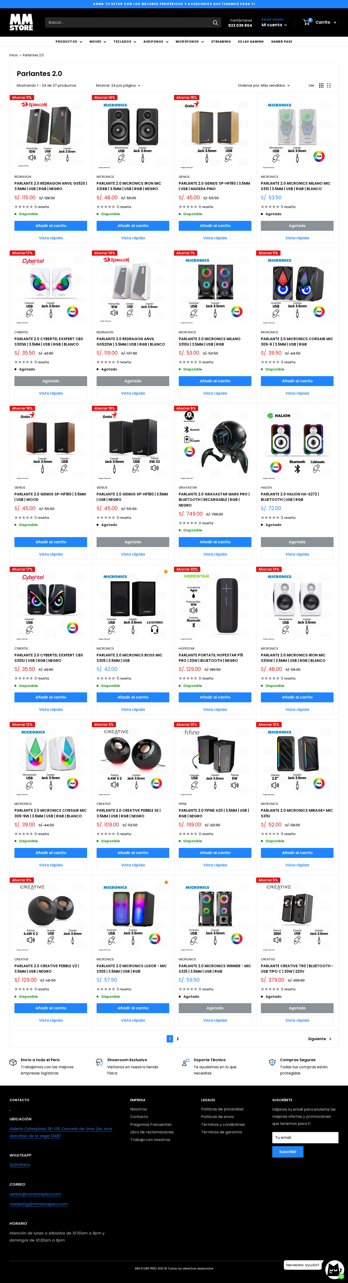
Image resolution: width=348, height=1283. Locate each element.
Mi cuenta (272, 25)
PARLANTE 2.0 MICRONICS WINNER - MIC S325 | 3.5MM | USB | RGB (215, 968)
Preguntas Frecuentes (151, 1124)
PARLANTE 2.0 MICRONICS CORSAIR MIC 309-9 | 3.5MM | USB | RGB (297, 341)
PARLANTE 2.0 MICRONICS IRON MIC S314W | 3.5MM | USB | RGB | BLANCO (293, 658)
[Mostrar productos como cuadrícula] (321, 85)
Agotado (297, 225)
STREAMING (221, 42)
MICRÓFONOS (187, 42)
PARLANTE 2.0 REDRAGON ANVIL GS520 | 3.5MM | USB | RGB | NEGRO (50, 186)
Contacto (139, 1116)
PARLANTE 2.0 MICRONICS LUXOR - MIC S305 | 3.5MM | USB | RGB (132, 968)
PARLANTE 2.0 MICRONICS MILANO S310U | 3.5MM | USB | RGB (210, 341)
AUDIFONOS (153, 42)
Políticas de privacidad (222, 1109)
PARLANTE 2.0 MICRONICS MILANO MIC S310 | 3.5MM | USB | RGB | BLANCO (295, 186)
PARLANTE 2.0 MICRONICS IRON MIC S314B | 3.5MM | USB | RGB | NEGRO (129, 186)
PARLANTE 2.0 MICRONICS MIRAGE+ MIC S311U (297, 813)
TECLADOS (122, 42)
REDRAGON (22, 176)
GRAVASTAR (188, 487)
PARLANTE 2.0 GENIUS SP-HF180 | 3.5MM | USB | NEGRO (132, 497)
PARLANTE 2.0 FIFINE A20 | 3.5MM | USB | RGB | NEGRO (214, 813)
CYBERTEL (21, 332)
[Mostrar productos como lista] (329, 85)
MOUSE (95, 42)
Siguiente (317, 1038)
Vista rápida (51, 238)
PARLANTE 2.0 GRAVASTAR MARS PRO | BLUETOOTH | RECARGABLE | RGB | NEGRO (214, 500)
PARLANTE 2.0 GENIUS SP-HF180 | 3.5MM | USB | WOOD (50, 497)
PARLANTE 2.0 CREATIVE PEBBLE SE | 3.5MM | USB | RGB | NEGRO (129, 813)
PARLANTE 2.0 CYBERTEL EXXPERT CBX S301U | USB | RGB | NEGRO (48, 658)
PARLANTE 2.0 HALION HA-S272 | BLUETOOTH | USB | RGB (290, 497)
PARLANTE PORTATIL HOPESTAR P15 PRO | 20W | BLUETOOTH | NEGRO (211, 658)
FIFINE (183, 804)
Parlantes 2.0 (33, 55)
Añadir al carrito (51, 225)
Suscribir (287, 1151)
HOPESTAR (187, 648)
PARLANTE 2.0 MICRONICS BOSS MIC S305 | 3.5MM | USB (129, 658)
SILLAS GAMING (251, 42)
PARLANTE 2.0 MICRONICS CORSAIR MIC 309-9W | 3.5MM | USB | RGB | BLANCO (50, 813)
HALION (266, 487)
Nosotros (138, 1109)
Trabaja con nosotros (150, 1139)
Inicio (13, 55)
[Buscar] (215, 22)
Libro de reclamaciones (152, 1132)
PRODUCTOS (66, 42)
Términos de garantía (221, 1132)
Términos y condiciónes (223, 1124)
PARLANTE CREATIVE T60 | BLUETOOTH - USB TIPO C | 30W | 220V (297, 968)
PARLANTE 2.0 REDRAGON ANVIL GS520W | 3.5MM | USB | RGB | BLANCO (131, 341)
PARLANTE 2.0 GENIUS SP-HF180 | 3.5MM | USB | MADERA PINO (214, 186)
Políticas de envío (217, 1116)
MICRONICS (105, 176)
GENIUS (184, 176)
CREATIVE (104, 804)
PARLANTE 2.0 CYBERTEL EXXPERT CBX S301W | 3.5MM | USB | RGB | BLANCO (48, 341)
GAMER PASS (281, 42)
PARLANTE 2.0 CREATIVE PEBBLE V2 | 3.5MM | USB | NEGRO (46, 968)
